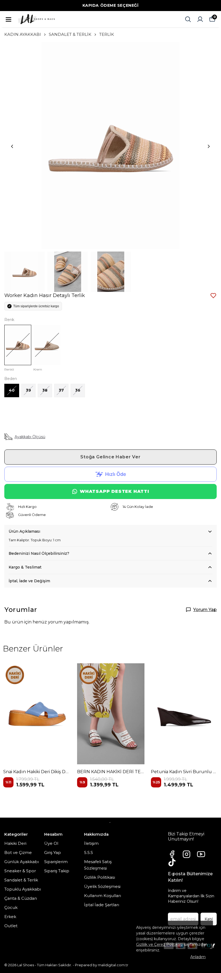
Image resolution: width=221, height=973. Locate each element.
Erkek (10, 916)
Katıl (209, 919)
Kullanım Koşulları (102, 895)
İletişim (91, 843)
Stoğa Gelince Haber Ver (110, 456)
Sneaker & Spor (20, 870)
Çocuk (11, 907)
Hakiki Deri (15, 843)
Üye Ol (51, 843)
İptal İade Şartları (101, 904)
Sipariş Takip (56, 870)
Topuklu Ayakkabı (22, 889)
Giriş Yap (52, 852)
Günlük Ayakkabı (21, 861)
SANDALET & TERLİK (70, 34)
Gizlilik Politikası (99, 877)
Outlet (11, 925)
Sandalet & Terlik (21, 880)
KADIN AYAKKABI (22, 34)
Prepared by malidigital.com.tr (101, 965)
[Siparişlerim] (200, 19)
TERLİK (106, 34)
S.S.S (88, 852)
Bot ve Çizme (18, 852)
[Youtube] (201, 854)
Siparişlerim (56, 861)
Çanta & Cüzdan (20, 898)
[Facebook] (172, 854)
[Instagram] (186, 854)
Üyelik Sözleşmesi (102, 886)
